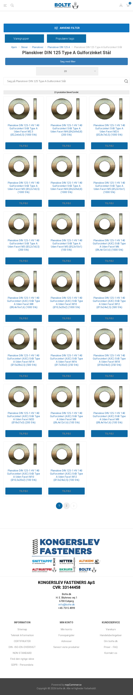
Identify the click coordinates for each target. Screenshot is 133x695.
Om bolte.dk (111, 641)
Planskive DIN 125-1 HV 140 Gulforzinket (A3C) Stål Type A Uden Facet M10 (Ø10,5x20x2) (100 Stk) (23, 475)
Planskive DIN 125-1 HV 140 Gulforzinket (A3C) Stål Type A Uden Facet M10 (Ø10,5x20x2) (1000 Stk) (66, 302)
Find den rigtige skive (22, 658)
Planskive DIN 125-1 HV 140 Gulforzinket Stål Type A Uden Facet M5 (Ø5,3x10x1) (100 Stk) (66, 245)
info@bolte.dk (67, 604)
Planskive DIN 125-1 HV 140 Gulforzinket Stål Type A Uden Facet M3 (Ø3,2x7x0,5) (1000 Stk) (23, 187)
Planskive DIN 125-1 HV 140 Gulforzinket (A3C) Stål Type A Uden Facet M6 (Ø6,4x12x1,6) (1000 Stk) (109, 245)
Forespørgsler (66, 635)
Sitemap (22, 629)
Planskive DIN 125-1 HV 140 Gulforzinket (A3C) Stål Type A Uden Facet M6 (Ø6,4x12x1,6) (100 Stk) (66, 418)
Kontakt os (110, 653)
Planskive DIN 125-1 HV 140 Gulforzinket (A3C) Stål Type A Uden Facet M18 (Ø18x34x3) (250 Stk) (109, 360)
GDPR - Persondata (22, 664)
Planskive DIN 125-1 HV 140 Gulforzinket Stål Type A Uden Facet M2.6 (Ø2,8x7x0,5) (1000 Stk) (109, 130)
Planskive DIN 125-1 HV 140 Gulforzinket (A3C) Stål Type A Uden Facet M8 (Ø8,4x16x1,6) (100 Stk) (109, 418)
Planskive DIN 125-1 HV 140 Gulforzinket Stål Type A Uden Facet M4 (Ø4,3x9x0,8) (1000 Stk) (66, 187)
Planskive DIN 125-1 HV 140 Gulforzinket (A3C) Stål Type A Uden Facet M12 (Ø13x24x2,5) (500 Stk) (109, 302)
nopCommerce (73, 684)
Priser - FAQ (111, 647)
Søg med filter (67, 61)
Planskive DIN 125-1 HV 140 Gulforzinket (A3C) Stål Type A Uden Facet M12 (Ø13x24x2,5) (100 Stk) (66, 475)
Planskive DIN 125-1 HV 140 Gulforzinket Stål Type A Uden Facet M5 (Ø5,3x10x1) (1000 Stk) (109, 187)
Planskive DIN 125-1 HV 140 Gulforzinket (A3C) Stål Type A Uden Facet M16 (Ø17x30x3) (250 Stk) (66, 360)
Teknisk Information (22, 635)
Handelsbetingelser (111, 635)
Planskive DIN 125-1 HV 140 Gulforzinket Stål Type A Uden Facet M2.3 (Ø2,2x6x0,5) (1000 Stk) (23, 130)
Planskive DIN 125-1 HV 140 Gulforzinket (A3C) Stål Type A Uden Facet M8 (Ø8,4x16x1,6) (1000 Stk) (23, 302)
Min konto (66, 629)
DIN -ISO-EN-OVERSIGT (22, 647)
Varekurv (111, 629)
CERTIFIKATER (22, 641)
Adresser (66, 641)
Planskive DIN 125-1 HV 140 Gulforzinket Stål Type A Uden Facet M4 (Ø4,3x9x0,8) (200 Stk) (66, 130)
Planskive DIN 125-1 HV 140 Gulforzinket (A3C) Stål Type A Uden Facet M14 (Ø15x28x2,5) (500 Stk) (23, 360)
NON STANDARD (22, 653)
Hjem (14, 47)
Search (126, 81)
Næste (73, 506)
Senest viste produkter (66, 647)
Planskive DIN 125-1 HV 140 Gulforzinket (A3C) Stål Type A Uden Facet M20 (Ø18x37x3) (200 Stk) (23, 418)
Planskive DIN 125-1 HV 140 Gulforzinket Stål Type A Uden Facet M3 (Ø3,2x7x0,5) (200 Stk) (23, 245)
